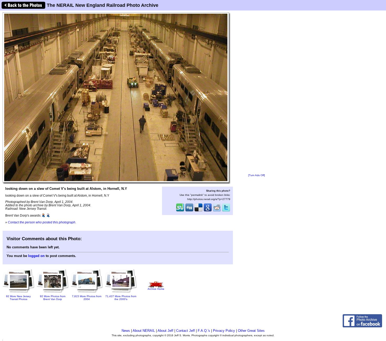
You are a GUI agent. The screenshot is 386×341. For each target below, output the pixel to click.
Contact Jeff (185, 331)
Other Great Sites (251, 331)
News (126, 331)
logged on (36, 256)
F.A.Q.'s (204, 331)
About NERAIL (144, 331)
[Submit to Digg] (189, 211)
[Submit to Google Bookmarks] (208, 211)
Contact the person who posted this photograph (41, 222)
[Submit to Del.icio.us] (198, 211)
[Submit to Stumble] (180, 211)
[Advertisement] (257, 92)
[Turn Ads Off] (256, 175)
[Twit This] (226, 211)
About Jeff (165, 331)
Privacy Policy (224, 331)
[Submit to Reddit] (217, 211)
